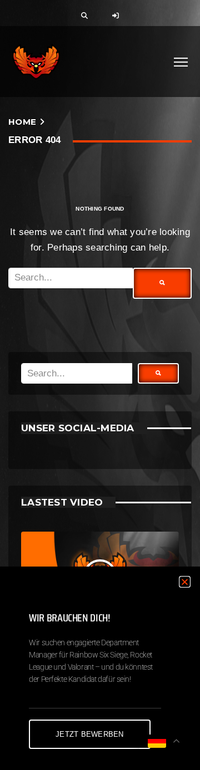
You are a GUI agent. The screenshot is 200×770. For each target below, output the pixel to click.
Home (22, 121)
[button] (185, 582)
